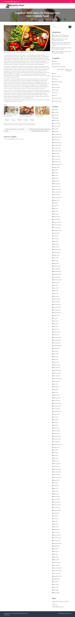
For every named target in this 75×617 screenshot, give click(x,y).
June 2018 (56, 288)
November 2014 (57, 406)
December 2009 (57, 568)
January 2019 (57, 268)
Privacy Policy (7, 614)
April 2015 (56, 392)
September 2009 (58, 576)
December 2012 (57, 469)
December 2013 (57, 436)
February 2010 (57, 562)
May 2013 (56, 455)
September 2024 (58, 137)
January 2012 (57, 499)
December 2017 (57, 304)
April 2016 (56, 359)
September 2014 (58, 411)
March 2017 (56, 329)
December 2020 (57, 222)
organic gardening (30, 124)
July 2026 (56, 109)
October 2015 (57, 375)
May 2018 (56, 290)
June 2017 (56, 321)
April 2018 (56, 293)
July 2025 (56, 128)
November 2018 (57, 274)
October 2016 (57, 343)
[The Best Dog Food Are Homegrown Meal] (42, 110)
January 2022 (57, 186)
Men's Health (57, 87)
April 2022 (56, 178)
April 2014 (56, 425)
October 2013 (57, 441)
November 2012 (57, 472)
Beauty (55, 61)
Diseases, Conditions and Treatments (65, 70)
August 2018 (56, 282)
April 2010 (56, 557)
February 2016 (57, 364)
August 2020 (57, 233)
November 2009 (57, 570)
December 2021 (57, 189)
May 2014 (56, 422)
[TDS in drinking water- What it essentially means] (11, 110)
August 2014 (56, 414)
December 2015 (57, 370)
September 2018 (57, 279)
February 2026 (57, 123)
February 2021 (57, 216)
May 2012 (56, 488)
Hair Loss (56, 79)
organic (16, 124)
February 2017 (57, 332)
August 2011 (56, 513)
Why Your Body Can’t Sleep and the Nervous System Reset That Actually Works (61, 44)
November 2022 (57, 161)
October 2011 (57, 507)
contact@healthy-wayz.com (12, 1)
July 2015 (56, 384)
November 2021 (57, 192)
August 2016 (56, 348)
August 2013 (56, 447)
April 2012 (56, 491)
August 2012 (56, 480)
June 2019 (56, 257)
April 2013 (56, 458)
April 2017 (56, 326)
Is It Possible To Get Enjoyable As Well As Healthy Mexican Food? (26, 116)
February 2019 (57, 266)
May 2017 (56, 323)
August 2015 (56, 381)
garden (5, 124)
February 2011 (57, 529)
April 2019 (56, 260)
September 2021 (57, 197)
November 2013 (57, 439)
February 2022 (57, 183)
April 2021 (56, 211)
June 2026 (56, 112)
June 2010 (56, 551)
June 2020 (56, 238)
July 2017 (56, 318)
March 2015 (56, 395)
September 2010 (57, 543)
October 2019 (57, 252)
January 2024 (57, 139)
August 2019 (56, 255)
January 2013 (57, 466)
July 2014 (56, 417)
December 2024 (57, 134)
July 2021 (56, 203)
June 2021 (56, 205)
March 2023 (56, 153)
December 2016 (57, 337)
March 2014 (56, 428)
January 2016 (57, 367)
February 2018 (57, 299)
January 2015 (57, 400)
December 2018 (57, 271)
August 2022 (57, 167)
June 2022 (56, 172)
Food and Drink (8, 52)
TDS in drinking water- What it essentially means (10, 116)
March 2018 (56, 296)
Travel (55, 95)
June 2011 (56, 518)
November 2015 (57, 373)
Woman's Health (58, 98)
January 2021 (57, 219)
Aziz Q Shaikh (17, 52)
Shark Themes (68, 613)
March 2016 (56, 362)
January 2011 (57, 532)
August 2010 (56, 546)
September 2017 (57, 312)
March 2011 (56, 526)
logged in (12, 139)
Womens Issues (57, 101)
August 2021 (56, 200)
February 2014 (57, 430)
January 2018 (57, 301)
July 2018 (56, 285)
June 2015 (56, 386)
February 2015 (57, 397)
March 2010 (56, 559)
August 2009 (57, 579)
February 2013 (57, 463)
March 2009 (56, 592)
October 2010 (57, 540)
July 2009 (56, 581)
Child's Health (57, 64)
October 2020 (57, 227)
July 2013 (56, 450)
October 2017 (57, 310)
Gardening (11, 124)
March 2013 (56, 461)
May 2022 (56, 175)
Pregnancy (56, 90)
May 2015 (56, 389)
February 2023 (57, 156)
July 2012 (56, 483)
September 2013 (57, 444)
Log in (53, 603)
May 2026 (56, 115)
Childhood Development (59, 66)
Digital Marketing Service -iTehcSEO (60, 601)
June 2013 (56, 452)
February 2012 (57, 496)
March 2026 (56, 120)
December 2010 (57, 535)
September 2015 (58, 378)
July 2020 (56, 235)
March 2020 (56, 246)
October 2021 (57, 194)
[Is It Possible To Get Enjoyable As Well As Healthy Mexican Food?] (26, 110)
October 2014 (57, 408)
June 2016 (56, 354)
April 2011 (56, 524)
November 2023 (57, 145)
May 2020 (56, 241)
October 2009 (57, 573)
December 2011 (57, 502)
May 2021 (56, 208)
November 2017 (57, 307)
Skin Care (56, 92)
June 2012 (56, 485)
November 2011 (57, 504)
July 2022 (56, 170)
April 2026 (56, 117)
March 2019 (56, 263)
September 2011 (57, 510)
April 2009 (56, 590)
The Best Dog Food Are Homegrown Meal (40, 116)
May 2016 (56, 356)
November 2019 (57, 249)
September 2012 (57, 477)
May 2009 (56, 587)
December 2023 (57, 142)
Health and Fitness (58, 81)
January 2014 (57, 433)
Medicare (56, 84)
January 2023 (57, 159)
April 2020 (56, 244)
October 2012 (57, 474)
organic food (22, 124)
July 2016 (56, 351)
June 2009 (56, 584)
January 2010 (57, 565)
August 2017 (56, 315)
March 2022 (56, 181)
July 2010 (56, 548)
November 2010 (57, 537)
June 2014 (56, 419)
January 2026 (57, 126)
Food (55, 73)
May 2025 (56, 131)
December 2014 (57, 403)
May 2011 (56, 521)
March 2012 (56, 493)
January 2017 (57, 334)
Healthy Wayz (17, 5)
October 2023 (57, 148)
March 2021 (56, 214)
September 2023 (58, 150)
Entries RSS (54, 605)
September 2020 (58, 230)
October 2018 (57, 277)
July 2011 (56, 515)
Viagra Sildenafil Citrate (58, 606)
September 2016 (57, 345)
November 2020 (57, 225)
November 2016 (57, 340)
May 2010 (56, 554)
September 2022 (58, 164)
